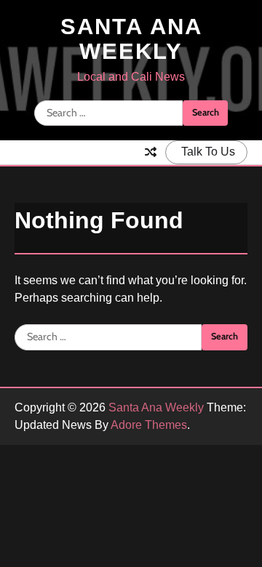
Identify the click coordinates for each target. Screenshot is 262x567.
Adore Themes (149, 425)
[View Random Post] (151, 152)
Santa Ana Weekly (131, 39)
